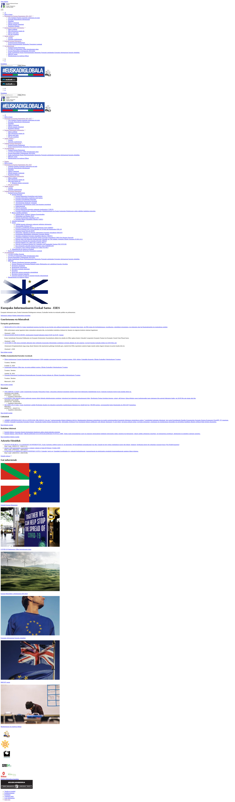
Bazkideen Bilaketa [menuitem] (13, 26)
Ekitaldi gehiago (5, 456)
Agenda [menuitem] (10, 37)
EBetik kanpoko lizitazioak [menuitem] (16, 24)
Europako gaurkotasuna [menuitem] (15, 39)
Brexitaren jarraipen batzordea (20, 274)
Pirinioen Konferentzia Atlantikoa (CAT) (27, 217)
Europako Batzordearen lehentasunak (19, 168)
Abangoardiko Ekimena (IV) (23, 226)
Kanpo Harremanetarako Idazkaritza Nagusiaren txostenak (25, 251)
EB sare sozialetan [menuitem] (13, 34)
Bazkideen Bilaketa (13, 174)
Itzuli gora (7, 799)
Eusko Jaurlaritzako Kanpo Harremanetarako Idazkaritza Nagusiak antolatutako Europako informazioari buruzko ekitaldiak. (44, 259)
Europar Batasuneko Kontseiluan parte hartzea (28, 196)
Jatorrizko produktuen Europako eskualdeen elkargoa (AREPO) (34, 236)
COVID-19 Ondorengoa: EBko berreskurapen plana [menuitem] (23, 49)
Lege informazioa (9, 798)
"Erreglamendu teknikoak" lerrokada (26, 203)
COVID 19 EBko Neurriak (16, 254)
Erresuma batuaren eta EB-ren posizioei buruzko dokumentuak (30, 275)
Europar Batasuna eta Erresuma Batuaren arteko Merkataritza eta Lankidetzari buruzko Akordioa (40, 264)
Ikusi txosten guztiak (7, 384)
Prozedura (15, 270)
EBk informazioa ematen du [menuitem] (16, 31)
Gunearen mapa (9, 796)
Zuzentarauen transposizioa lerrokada (26, 201)
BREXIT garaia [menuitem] (12, 54)
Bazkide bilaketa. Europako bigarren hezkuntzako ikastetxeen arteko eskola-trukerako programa (32, 432)
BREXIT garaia (5, 682)
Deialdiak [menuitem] (11, 21)
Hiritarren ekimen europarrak (20, 183)
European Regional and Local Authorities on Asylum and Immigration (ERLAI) (38, 229)
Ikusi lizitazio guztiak (7, 425)
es (5, 60)
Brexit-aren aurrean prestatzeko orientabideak (25, 272)
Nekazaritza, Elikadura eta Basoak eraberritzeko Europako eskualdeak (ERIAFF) (39, 232)
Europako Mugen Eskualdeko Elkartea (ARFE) (29, 219)
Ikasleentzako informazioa (19, 267)
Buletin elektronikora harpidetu (21, 315)
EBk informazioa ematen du (16, 179)
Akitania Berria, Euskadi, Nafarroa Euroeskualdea (30, 214)
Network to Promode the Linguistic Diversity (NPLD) (31, 241)
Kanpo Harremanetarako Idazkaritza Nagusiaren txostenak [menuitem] (25, 44)
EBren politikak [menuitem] (12, 29)
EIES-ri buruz (8, 163)
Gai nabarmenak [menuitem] (9, 46)
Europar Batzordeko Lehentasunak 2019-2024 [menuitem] (21, 51)
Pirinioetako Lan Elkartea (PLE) (24, 216)
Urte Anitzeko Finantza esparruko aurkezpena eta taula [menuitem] (24, 18)
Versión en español (9, 791)
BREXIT (10, 261)
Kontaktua (4, 64)
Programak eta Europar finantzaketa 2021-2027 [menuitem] (18, 16)
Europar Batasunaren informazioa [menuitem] (14, 28)
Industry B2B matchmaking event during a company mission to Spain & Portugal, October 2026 (32, 448)
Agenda (10, 188)
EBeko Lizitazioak (13, 171)
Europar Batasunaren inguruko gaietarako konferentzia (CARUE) (34, 209)
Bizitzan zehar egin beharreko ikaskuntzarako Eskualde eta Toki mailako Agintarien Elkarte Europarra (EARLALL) (49, 239)
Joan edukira (4, 1)
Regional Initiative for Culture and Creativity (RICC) (30, 242)
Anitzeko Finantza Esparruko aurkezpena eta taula (22, 166)
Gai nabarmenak (9, 252)
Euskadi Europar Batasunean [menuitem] (13, 41)
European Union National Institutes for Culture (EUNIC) (31, 247)
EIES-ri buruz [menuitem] (8, 14)
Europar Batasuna (17, 194)
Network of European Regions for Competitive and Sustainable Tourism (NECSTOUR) (41, 244)
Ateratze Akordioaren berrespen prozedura (24, 262)
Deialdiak (11, 169)
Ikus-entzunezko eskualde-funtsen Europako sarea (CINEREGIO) (34, 246)
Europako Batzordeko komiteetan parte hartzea (29, 198)
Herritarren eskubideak (18, 265)
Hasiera (6, 161)
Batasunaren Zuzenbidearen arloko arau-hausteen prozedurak (33, 204)
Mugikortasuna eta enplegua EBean (18, 277)
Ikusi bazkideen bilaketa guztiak (10, 437)
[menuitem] (5, 13)
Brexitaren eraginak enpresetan (21, 269)
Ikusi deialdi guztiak (6, 413)
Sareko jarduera (8, 186)
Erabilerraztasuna (9, 793)
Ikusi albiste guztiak (6, 352)
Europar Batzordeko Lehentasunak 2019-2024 (21, 257)
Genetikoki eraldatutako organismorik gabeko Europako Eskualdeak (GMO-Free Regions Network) (44, 237)
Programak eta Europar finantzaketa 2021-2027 (18, 165)
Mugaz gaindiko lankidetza (19, 213)
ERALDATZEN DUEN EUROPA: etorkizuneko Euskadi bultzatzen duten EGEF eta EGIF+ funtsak (34, 335)
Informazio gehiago (6, 315)
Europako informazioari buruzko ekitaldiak (13, 638)
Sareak (14, 222)
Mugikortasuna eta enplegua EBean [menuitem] (18, 56)
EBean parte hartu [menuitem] (13, 32)
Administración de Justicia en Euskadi (23, 249)
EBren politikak (12, 178)
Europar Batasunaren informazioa (14, 176)
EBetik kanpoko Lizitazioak (16, 173)
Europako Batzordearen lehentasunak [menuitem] (19, 19)
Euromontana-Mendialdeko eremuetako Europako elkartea (32, 234)
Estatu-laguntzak (20, 206)
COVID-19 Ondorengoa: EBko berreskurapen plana (23, 256)
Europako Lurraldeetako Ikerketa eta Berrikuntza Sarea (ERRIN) (34, 227)
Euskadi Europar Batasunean (12, 191)
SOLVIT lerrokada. (21, 208)
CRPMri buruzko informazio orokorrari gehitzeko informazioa (33, 224)
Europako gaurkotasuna (15, 189)
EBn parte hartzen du (14, 181)
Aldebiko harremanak (18, 221)
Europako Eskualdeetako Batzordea (25, 199)
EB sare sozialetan (13, 184)
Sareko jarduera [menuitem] (9, 36)
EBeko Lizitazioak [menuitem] (13, 23)
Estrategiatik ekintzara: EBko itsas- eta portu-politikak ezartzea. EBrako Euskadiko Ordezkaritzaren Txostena (36, 367)
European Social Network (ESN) (25, 231)
